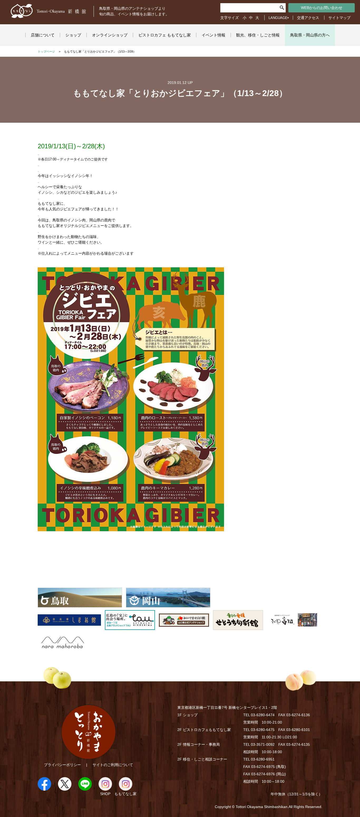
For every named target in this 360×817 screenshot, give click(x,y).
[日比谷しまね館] (69, 627)
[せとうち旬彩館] (238, 627)
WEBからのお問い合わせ (321, 8)
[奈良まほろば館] (63, 649)
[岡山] (168, 604)
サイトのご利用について (113, 765)
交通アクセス (308, 18)
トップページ (46, 51)
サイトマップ (339, 18)
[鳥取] (80, 604)
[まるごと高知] (292, 627)
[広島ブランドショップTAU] (130, 627)
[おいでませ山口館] (184, 627)
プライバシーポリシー (62, 765)
